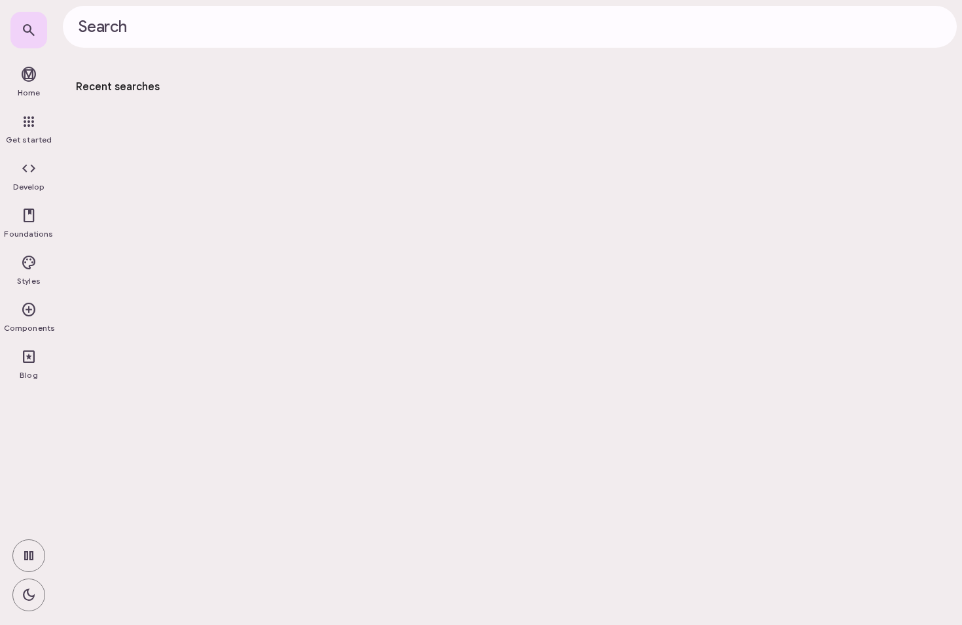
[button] (29, 176)
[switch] (29, 555)
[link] (28, 30)
